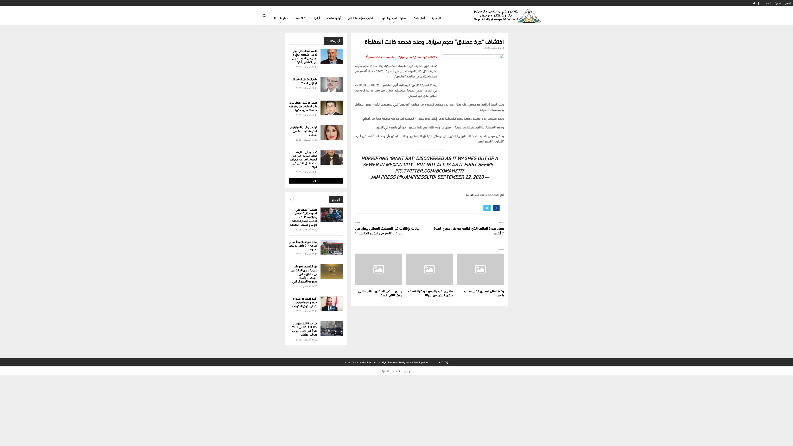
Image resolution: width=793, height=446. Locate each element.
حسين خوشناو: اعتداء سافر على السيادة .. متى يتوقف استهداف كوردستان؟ (303, 106)
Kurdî (769, 3)
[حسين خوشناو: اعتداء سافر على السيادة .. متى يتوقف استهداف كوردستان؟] (332, 108)
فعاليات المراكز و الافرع (394, 18)
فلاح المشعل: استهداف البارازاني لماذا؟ (304, 81)
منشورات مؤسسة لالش (361, 18)
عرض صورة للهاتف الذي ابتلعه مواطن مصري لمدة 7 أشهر (469, 230)
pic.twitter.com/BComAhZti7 (429, 170)
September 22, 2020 (460, 176)
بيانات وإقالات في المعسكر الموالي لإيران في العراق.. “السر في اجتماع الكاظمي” (387, 230)
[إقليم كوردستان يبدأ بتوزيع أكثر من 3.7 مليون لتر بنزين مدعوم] (332, 247)
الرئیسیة (436, 18)
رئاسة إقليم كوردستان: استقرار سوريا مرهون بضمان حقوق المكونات (304, 302)
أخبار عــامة (419, 18)
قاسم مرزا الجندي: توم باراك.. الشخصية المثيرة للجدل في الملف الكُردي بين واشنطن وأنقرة (304, 56)
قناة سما (300, 18)
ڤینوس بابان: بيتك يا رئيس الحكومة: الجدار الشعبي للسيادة (303, 130)
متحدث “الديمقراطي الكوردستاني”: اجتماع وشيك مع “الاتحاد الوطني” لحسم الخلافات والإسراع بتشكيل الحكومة (303, 217)
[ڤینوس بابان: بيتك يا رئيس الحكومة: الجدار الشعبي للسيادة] (332, 132)
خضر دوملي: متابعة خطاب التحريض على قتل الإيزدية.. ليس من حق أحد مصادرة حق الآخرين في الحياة (303, 159)
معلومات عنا (281, 18)
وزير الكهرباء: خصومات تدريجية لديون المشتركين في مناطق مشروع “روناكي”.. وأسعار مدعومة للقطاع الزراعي (304, 273)
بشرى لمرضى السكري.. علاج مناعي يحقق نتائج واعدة (380, 292)
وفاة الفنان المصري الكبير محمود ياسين (483, 292)
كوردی (788, 3)
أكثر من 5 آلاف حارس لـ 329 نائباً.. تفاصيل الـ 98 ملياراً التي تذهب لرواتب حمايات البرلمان (304, 329)
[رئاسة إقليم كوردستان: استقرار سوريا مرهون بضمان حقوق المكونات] (332, 304)
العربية (778, 3)
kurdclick (433, 362)
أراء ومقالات (334, 18)
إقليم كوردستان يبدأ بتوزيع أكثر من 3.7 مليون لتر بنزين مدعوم (303, 245)
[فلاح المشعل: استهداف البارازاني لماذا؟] (332, 84)
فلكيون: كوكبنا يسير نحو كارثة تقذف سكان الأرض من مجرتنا (430, 292)
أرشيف (316, 18)
